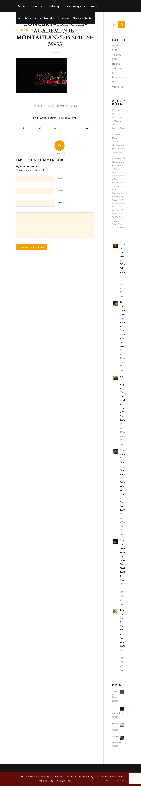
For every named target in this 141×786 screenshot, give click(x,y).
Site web (61, 202)
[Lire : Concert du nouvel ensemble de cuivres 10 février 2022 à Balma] (115, 542)
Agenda (116, 54)
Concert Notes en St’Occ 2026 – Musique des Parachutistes (118, 118)
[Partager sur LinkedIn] (71, 128)
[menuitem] (22, 6)
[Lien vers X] (32, 30)
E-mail (61, 190)
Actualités (118, 45)
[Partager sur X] (39, 128)
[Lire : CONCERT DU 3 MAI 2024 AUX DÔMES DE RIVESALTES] (115, 246)
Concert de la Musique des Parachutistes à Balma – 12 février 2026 (118, 165)
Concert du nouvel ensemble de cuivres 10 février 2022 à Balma (125, 560)
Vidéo (115, 86)
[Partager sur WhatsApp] (55, 128)
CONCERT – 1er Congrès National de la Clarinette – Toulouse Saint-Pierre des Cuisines (118, 217)
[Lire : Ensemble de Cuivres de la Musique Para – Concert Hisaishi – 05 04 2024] (115, 304)
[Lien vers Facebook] (16, 30)
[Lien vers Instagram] (37, 30)
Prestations (119, 77)
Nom (60, 178)
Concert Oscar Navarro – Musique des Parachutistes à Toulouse (118, 143)
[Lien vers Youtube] (27, 30)
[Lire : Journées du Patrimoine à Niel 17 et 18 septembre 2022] (115, 612)
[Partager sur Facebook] (24, 128)
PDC (69, 781)
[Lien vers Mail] (21, 30)
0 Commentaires (66, 106)
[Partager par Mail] (87, 128)
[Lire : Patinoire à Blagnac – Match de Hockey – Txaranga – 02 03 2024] (115, 378)
